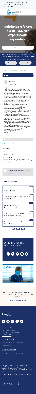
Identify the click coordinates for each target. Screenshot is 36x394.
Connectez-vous (12, 170)
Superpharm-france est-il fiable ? (13, 222)
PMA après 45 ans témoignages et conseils (17, 197)
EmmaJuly (6, 149)
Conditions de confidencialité (9, 374)
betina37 (12, 81)
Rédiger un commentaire (9, 143)
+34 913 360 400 (13, 4)
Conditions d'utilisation (25, 374)
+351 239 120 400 (8, 6)
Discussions (18, 48)
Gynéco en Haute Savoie (11, 205)
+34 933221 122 (25, 2)
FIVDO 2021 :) (8, 188)
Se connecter (25, 63)
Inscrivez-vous (23, 170)
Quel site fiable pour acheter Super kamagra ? (17, 213)
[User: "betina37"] (6, 82)
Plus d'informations (6, 336)
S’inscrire (10, 63)
